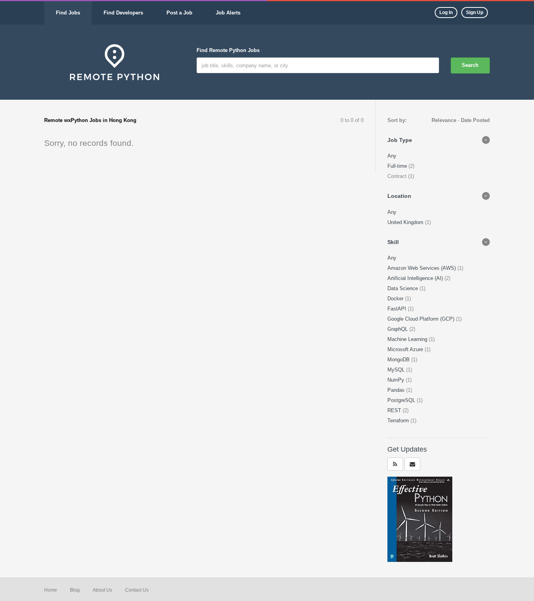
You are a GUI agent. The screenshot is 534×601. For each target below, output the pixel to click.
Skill (393, 242)
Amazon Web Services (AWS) (422, 268)
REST (395, 410)
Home (50, 590)
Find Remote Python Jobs (228, 50)
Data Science (403, 288)
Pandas (396, 390)
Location (399, 196)
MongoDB (399, 359)
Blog (75, 590)
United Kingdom (406, 222)
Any (391, 156)
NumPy (396, 380)
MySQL (396, 370)
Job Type (399, 140)
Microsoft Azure (406, 349)
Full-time (398, 166)
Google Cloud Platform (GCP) (421, 319)
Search (470, 65)
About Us (102, 590)
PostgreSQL (402, 400)
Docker (396, 298)
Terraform (398, 420)
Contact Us (137, 590)
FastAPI (397, 309)
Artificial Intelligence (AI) (415, 278)
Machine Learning (408, 339)
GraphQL (398, 329)
